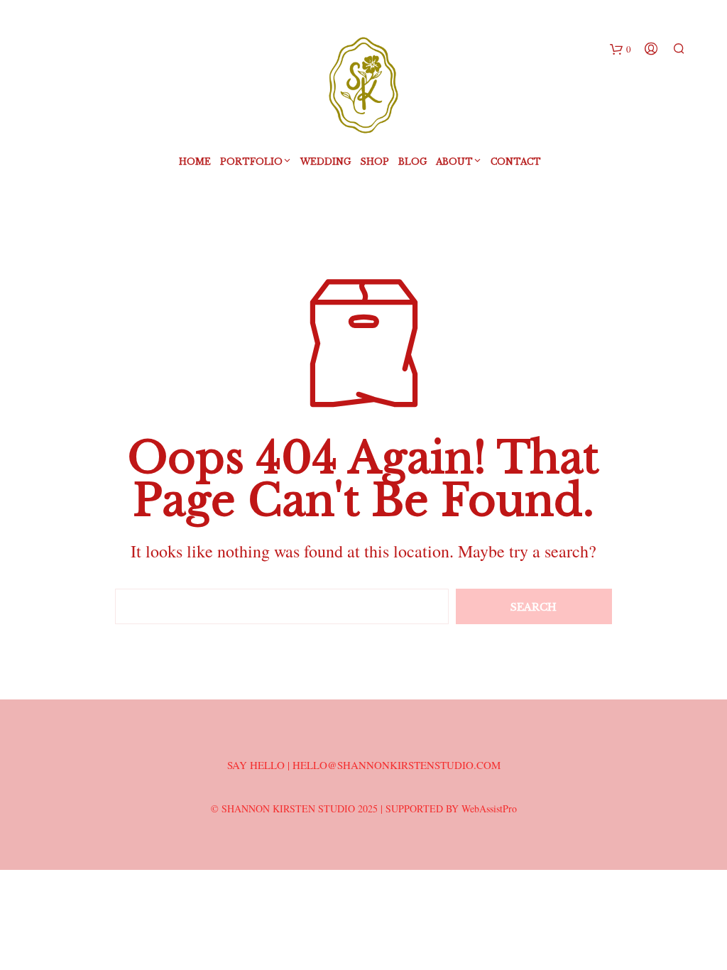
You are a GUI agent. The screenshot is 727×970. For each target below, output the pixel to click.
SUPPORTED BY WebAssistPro (451, 808)
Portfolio (251, 161)
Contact (516, 161)
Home (195, 161)
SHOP (374, 161)
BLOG (412, 161)
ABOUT (454, 161)
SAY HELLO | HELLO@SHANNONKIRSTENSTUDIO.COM (364, 765)
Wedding (325, 161)
